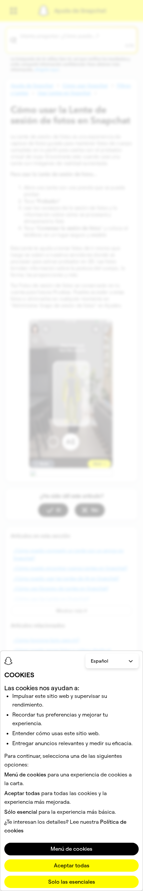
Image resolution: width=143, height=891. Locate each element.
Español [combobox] (99, 661)
